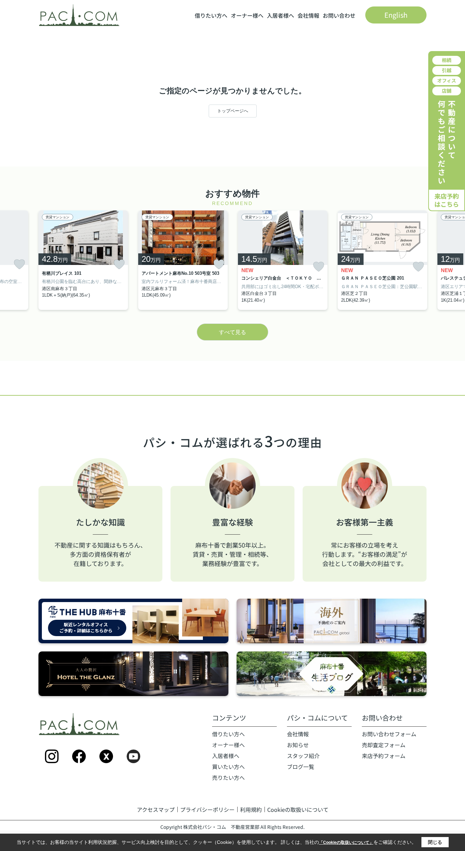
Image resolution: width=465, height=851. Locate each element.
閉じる (435, 842)
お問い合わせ (339, 15)
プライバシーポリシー (207, 809)
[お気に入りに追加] (19, 264)
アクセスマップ (156, 809)
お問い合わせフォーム (389, 734)
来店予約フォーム (383, 756)
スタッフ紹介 (303, 756)
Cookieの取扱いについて (297, 809)
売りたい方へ (228, 777)
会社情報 (308, 15)
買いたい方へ (228, 766)
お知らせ (298, 745)
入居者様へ (280, 15)
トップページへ (232, 110)
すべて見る (232, 332)
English (395, 15)
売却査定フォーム (383, 745)
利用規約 (251, 809)
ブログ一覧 (300, 766)
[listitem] (83, 260)
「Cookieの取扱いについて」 (346, 842)
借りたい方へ (211, 15)
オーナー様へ (247, 15)
